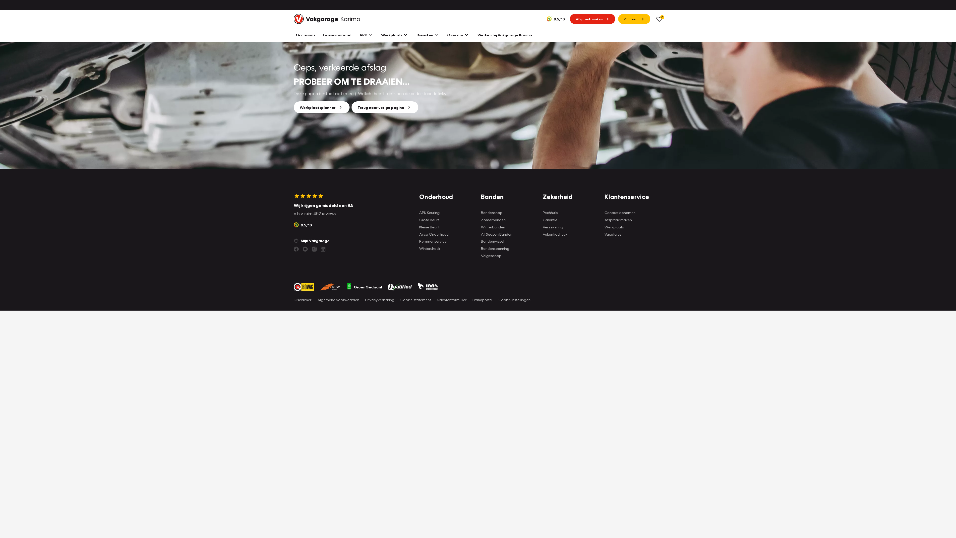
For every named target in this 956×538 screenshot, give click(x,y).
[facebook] (296, 249)
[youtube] (305, 249)
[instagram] (314, 249)
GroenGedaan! (368, 287)
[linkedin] (323, 249)
